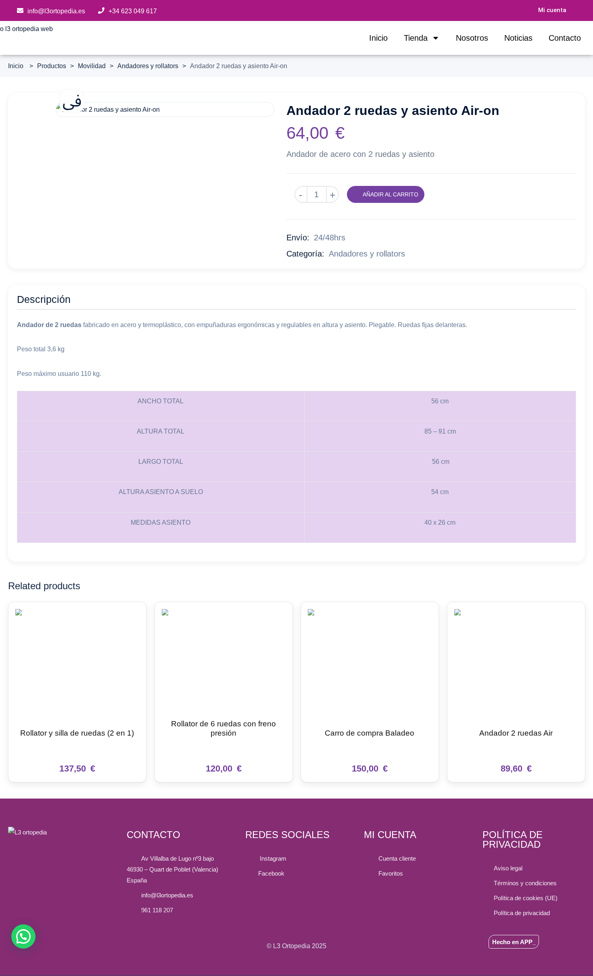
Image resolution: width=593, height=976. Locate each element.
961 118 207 (155, 910)
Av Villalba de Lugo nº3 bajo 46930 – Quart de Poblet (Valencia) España (172, 869)
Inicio (378, 37)
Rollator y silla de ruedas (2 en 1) (77, 733)
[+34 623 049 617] (101, 10)
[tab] (44, 300)
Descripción (44, 299)
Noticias (518, 37)
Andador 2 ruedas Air (516, 733)
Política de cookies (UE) (526, 898)
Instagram (271, 858)
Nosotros (472, 37)
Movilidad (92, 66)
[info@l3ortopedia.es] (20, 10)
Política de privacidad (522, 912)
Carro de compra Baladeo (369, 733)
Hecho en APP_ (514, 941)
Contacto (565, 37)
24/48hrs (329, 237)
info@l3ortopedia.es (56, 11)
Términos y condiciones (525, 883)
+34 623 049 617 (133, 11)
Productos (51, 66)
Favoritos (389, 873)
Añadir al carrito (390, 194)
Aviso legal (508, 868)
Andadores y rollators (147, 66)
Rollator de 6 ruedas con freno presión (223, 728)
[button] (23, 936)
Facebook (271, 873)
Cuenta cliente (395, 858)
